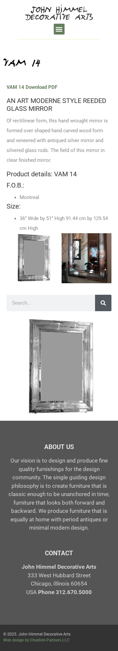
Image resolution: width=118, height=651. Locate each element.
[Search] (103, 303)
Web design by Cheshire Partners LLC (36, 640)
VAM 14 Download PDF (32, 87)
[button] (59, 29)
